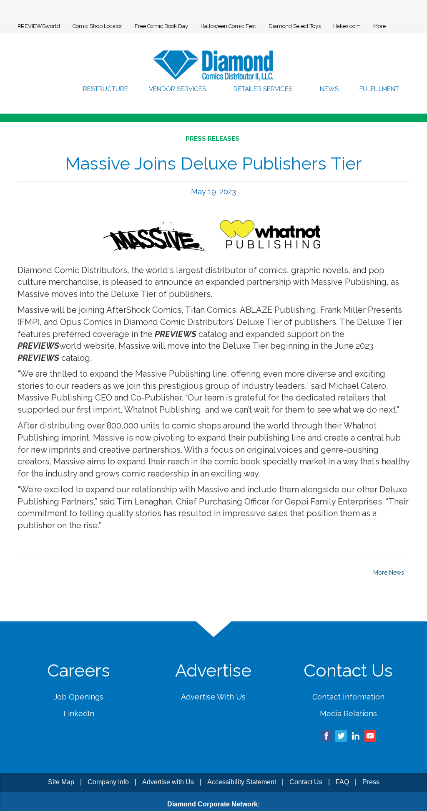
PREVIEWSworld (39, 26)
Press (370, 782)
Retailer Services (265, 89)
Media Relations (348, 713)
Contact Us (305, 782)
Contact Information (348, 696)
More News (388, 572)
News (329, 89)
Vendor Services (180, 89)
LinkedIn (78, 713)
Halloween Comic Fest (228, 26)
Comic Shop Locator (97, 26)
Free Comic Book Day (161, 26)
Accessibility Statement (241, 782)
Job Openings (78, 696)
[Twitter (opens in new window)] (341, 735)
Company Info (108, 782)
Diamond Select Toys (295, 26)
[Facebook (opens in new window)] (326, 735)
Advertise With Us (213, 696)
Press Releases (212, 138)
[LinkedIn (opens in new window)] (355, 735)
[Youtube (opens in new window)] (370, 735)
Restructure (108, 89)
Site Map (61, 782)
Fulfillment (379, 89)
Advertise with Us (168, 782)
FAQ (342, 782)
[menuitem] (108, 89)
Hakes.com (347, 26)
